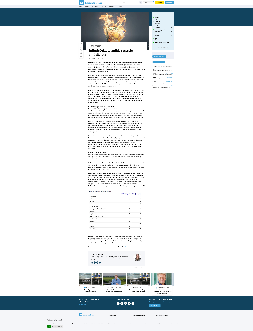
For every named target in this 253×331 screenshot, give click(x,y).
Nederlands (147, 2)
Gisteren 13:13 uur (170, 69)
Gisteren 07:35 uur (170, 77)
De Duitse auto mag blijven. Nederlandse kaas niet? (163, 70)
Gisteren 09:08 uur (169, 73)
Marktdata (112, 6)
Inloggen (168, 2)
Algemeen (155, 64)
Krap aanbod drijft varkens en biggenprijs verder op (163, 74)
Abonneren (159, 2)
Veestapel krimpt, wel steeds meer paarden (162, 66)
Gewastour (103, 6)
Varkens (87, 6)
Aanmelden (154, 306)
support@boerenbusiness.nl (87, 306)
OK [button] (49, 326)
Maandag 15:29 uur (169, 81)
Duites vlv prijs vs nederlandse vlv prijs (161, 87)
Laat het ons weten (127, 246)
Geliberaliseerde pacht (158, 78)
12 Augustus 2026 (170, 85)
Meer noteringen (162, 47)
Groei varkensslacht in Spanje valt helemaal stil (163, 83)
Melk (80, 6)
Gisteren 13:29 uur (170, 64)
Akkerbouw (95, 6)
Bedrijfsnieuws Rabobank (159, 56)
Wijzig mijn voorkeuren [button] (57, 326)
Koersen (120, 6)
